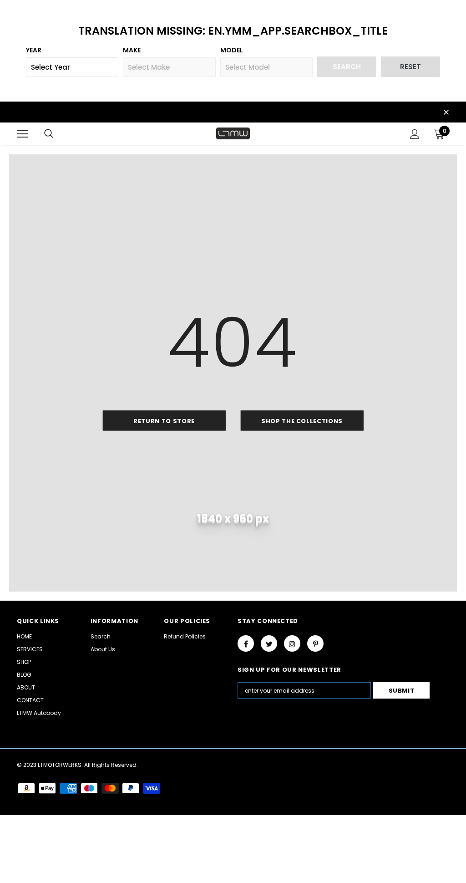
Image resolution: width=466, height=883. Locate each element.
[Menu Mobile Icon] (22, 133)
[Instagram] (292, 643)
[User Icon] (415, 134)
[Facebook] (246, 643)
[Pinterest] (315, 643)
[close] (446, 112)
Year (33, 50)
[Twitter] (269, 643)
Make (132, 50)
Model (231, 50)
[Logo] (233, 133)
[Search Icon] (48, 133)
